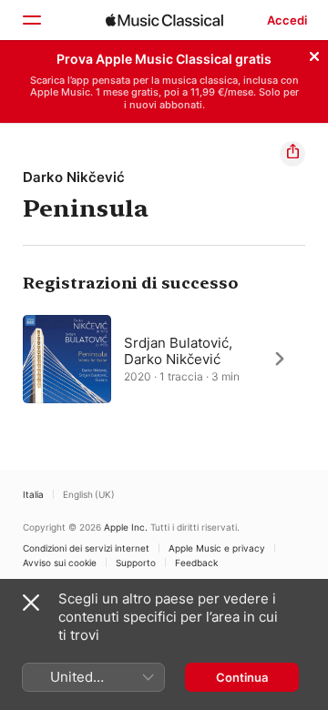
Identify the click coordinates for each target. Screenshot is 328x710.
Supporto (136, 562)
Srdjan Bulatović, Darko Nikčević (178, 350)
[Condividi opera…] (292, 154)
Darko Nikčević (74, 177)
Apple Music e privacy (217, 548)
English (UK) (89, 494)
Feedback (196, 562)
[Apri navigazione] (31, 20)
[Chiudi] (314, 53)
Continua (242, 677)
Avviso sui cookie (60, 562)
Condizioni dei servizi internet (86, 548)
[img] (164, 20)
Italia (33, 494)
